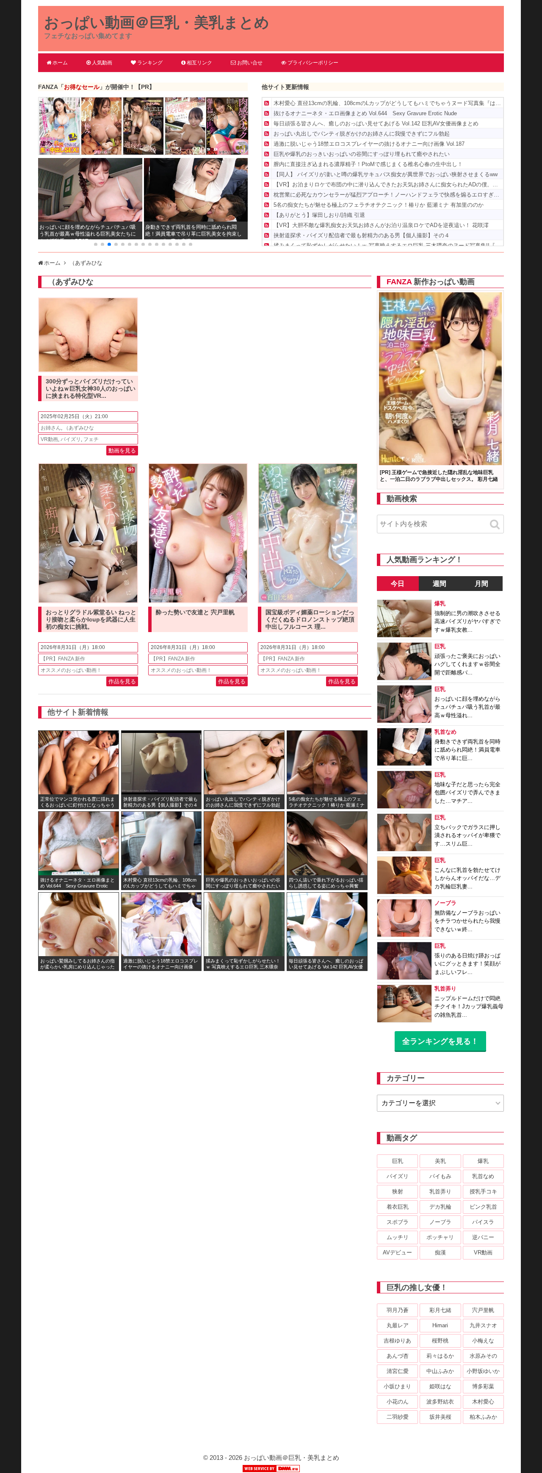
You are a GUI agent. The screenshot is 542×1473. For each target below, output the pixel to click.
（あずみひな (79, 428)
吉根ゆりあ (397, 1340)
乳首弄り (440, 1191)
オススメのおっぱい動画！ (71, 670)
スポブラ (398, 1222)
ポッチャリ (440, 1237)
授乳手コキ (483, 1191)
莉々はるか (440, 1356)
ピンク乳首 (483, 1207)
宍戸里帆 (483, 1310)
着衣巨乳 (398, 1207)
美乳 (440, 1161)
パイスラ (483, 1222)
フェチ (91, 439)
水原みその (483, 1356)
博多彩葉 (483, 1386)
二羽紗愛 (398, 1417)
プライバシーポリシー (313, 63)
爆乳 (483, 1161)
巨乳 (397, 1161)
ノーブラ (440, 1222)
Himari (440, 1325)
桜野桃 (440, 1340)
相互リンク (199, 63)
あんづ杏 (398, 1356)
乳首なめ (483, 1176)
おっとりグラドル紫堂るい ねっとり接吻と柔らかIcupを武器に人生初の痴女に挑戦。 (91, 619)
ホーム (60, 63)
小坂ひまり (397, 1386)
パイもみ (440, 1176)
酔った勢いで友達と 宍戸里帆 (195, 612)
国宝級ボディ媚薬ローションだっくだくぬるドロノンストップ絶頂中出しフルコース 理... (309, 619)
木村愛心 (483, 1401)
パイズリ (71, 439)
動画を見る (122, 450)
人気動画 (102, 63)
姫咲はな (440, 1386)
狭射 (397, 1191)
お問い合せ (250, 63)
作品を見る (122, 681)
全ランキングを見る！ (440, 1041)
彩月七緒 (440, 1310)
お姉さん (51, 428)
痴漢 (440, 1252)
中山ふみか (440, 1371)
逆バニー (483, 1237)
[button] (95, 244)
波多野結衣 (440, 1401)
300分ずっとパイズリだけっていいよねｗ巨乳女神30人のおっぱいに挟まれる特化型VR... (91, 388)
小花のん (398, 1401)
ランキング (150, 63)
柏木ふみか (483, 1417)
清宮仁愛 (398, 1371)
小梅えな (483, 1340)
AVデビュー (397, 1252)
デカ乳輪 (440, 1207)
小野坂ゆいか (483, 1371)
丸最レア (398, 1325)
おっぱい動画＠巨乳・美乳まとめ (156, 22)
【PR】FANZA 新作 (63, 659)
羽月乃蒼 (398, 1310)
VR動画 (49, 439)
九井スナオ (483, 1325)
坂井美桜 (440, 1417)
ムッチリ (398, 1237)
